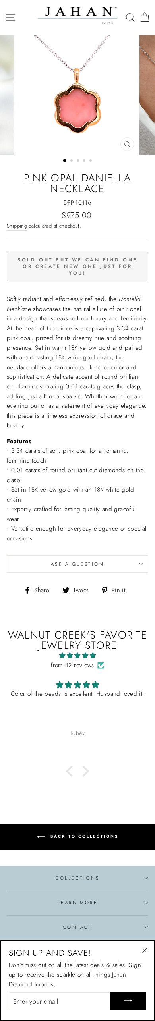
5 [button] (91, 161)
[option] (77, 95)
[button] (71, 770)
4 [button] (85, 161)
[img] (77, 655)
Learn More (77, 902)
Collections (78, 878)
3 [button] (79, 161)
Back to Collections (83, 836)
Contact (77, 927)
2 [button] (72, 161)
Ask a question (77, 564)
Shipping (17, 226)
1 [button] (65, 161)
